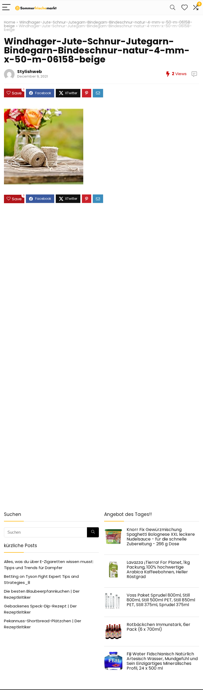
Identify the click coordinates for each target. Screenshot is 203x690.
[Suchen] (93, 532)
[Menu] (6, 8)
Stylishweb (29, 72)
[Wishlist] (184, 7)
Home (9, 22)
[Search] (172, 8)
